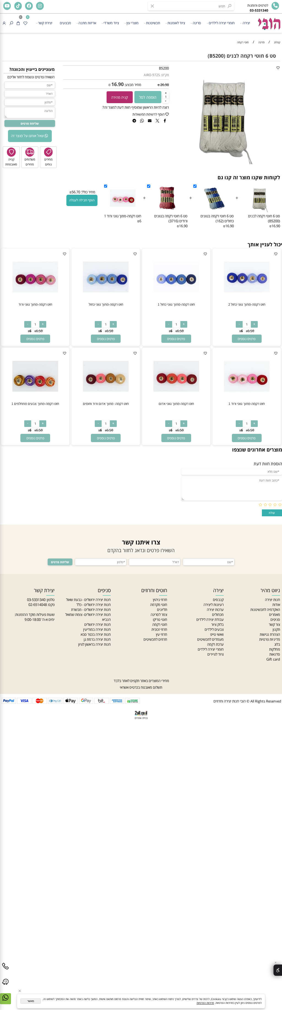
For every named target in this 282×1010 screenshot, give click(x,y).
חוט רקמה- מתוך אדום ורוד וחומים (106, 403)
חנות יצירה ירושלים (97, 624)
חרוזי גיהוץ (160, 599)
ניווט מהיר (270, 590)
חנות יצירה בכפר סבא (96, 634)
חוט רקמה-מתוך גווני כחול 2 (246, 304)
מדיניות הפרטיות (205, 1003)
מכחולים (218, 614)
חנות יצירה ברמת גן (97, 639)
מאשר (30, 1001)
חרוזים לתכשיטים (155, 639)
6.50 (251, 330)
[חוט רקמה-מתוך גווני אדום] (176, 399)
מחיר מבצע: (132, 84)
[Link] (5, 986)
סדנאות (274, 654)
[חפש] (11, 23)
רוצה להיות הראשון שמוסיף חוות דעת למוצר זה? (135, 107)
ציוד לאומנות (176, 22)
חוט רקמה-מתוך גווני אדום (176, 403)
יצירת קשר (45, 22)
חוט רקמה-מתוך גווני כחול (106, 304)
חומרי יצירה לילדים (222, 22)
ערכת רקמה (215, 644)
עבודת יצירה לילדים (210, 619)
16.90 (117, 84)
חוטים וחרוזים (154, 590)
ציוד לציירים (215, 654)
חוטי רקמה (159, 624)
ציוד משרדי (111, 22)
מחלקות (274, 649)
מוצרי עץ (132, 22)
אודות (276, 604)
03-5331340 (36, 599)
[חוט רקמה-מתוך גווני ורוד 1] (247, 399)
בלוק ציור (217, 624)
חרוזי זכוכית (159, 629)
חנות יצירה (272, 599)
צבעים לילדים (214, 629)
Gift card (273, 659)
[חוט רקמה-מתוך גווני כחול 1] (176, 300)
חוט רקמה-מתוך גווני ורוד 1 (122, 215)
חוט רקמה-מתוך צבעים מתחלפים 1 (35, 403)
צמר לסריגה (159, 614)
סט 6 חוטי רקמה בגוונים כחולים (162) (217, 218)
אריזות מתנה (87, 22)
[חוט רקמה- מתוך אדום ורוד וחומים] (106, 399)
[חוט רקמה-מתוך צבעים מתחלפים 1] (35, 399)
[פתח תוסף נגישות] (277, 970)
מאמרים (274, 614)
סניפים (275, 619)
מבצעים (65, 22)
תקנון (276, 629)
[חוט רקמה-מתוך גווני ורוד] (35, 300)
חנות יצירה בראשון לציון (94, 644)
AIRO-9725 (152, 75)
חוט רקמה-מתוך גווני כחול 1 (176, 304)
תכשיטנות (153, 22)
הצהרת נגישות (270, 634)
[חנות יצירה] (268, 22)
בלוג (277, 644)
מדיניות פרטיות (269, 639)
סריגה (197, 22)
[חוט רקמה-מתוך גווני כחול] (106, 300)
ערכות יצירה (215, 609)
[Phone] (5, 970)
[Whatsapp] (5, 1001)
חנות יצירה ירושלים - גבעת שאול (88, 599)
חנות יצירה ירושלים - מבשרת (91, 609)
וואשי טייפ (217, 634)
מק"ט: (165, 75)
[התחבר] (4, 23)
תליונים (162, 609)
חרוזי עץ (161, 634)
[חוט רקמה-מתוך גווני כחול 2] (247, 300)
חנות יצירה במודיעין (97, 629)
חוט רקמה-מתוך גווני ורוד (35, 304)
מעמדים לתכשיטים (210, 639)
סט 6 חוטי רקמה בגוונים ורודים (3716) (171, 218)
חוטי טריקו (160, 619)
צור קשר (274, 624)
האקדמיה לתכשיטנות (265, 609)
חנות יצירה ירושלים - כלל (94, 604)
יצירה (246, 22)
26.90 (164, 84)
